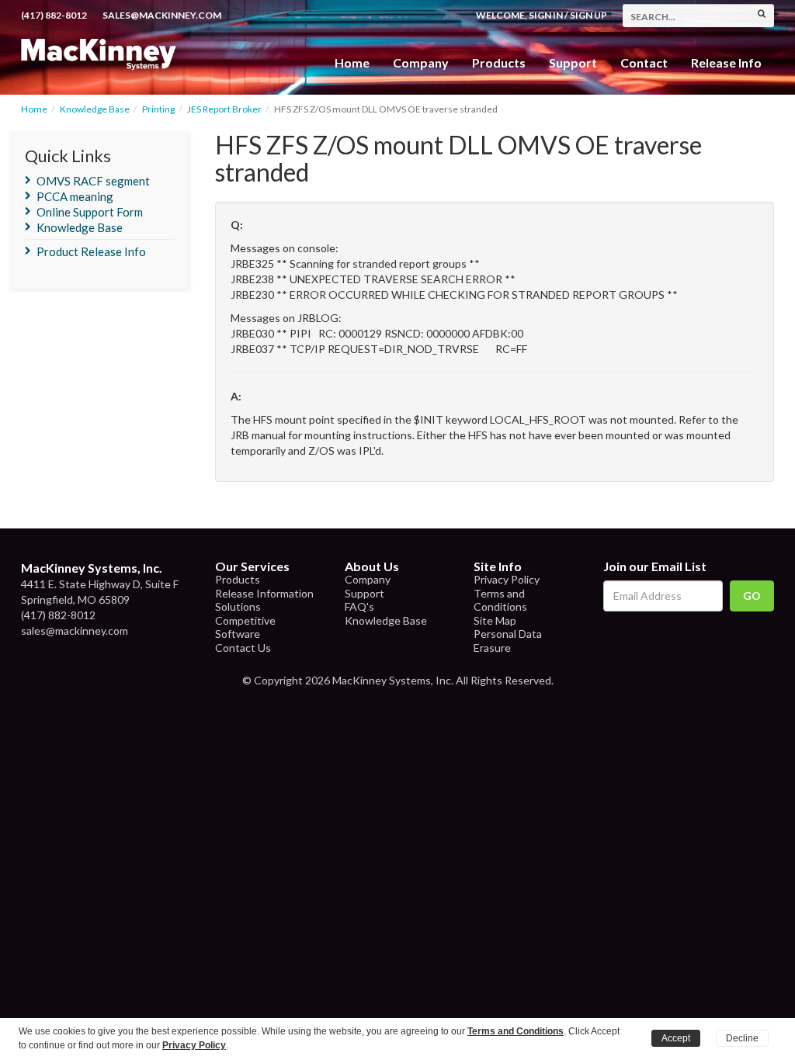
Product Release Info (91, 251)
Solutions (238, 606)
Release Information (264, 593)
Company (421, 62)
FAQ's (359, 606)
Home (352, 62)
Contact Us (243, 647)
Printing (158, 109)
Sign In (546, 15)
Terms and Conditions (500, 600)
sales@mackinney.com (161, 15)
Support (573, 62)
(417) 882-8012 (54, 15)
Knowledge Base (95, 109)
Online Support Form (89, 212)
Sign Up (588, 15)
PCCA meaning (74, 196)
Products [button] (499, 62)
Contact (644, 62)
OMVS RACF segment (93, 181)
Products (237, 579)
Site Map (495, 620)
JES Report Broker (224, 109)
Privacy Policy (507, 579)
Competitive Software (245, 627)
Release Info (726, 62)
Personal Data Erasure (508, 640)
